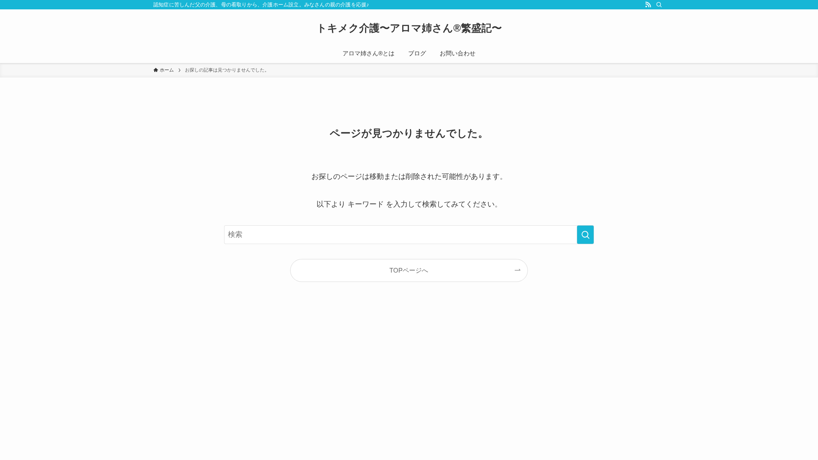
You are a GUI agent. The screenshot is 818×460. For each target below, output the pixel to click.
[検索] (659, 4)
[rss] (648, 4)
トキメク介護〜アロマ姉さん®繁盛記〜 (409, 28)
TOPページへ (408, 270)
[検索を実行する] (585, 234)
